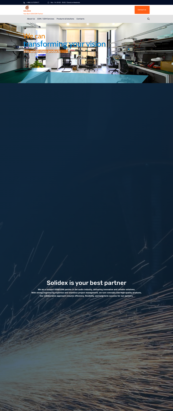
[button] (142, 10)
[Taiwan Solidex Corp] (45, 9)
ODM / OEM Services (45, 19)
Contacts (80, 19)
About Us (31, 19)
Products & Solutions (65, 19)
